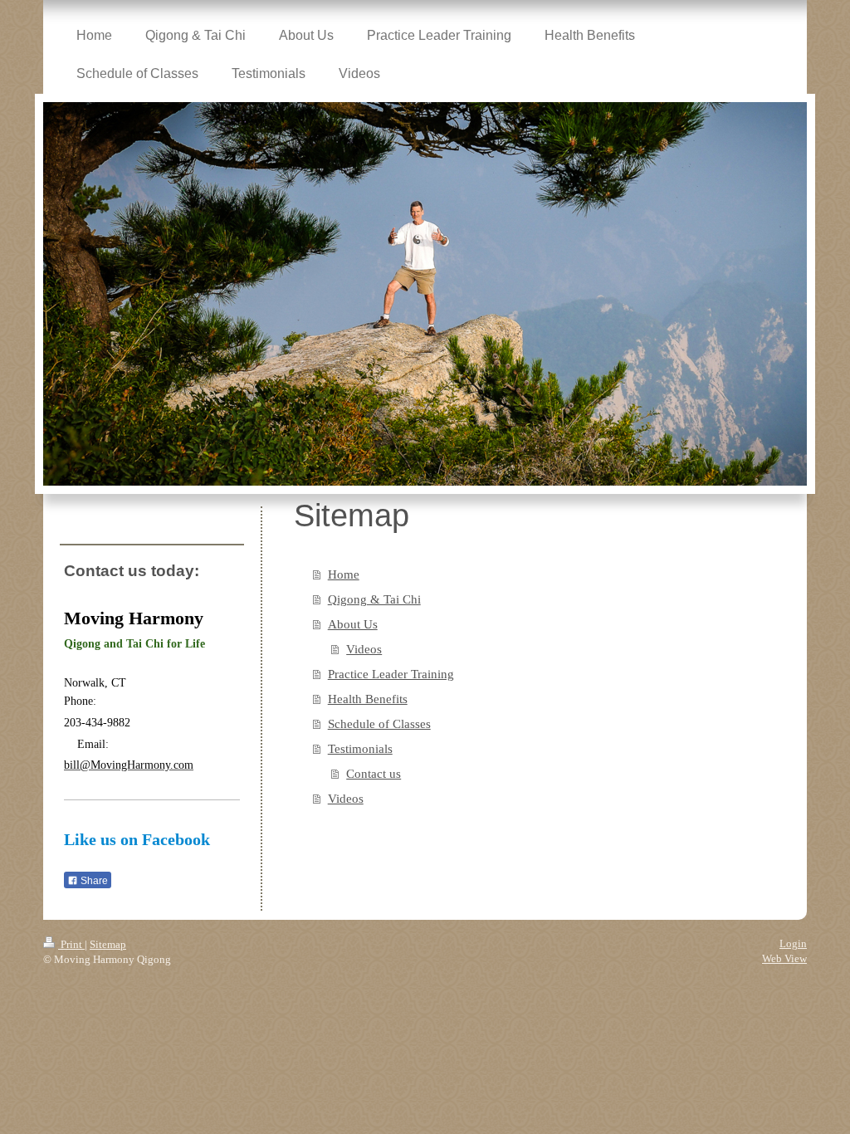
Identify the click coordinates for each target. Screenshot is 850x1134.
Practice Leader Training (391, 674)
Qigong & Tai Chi (374, 599)
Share (93, 881)
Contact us (373, 773)
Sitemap (108, 944)
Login (793, 943)
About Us (353, 624)
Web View (784, 958)
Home (343, 574)
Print (71, 944)
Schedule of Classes (379, 724)
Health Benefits (368, 699)
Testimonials (360, 748)
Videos (364, 649)
